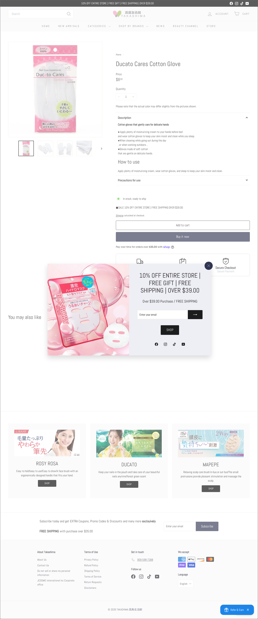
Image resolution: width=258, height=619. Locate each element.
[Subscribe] (195, 314)
